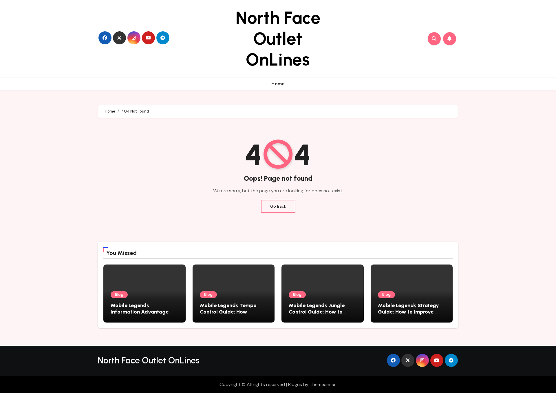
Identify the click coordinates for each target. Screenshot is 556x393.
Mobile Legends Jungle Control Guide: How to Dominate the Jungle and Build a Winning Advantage (322, 314)
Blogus (295, 384)
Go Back (278, 206)
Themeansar (323, 384)
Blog (119, 294)
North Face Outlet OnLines (278, 38)
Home (278, 83)
